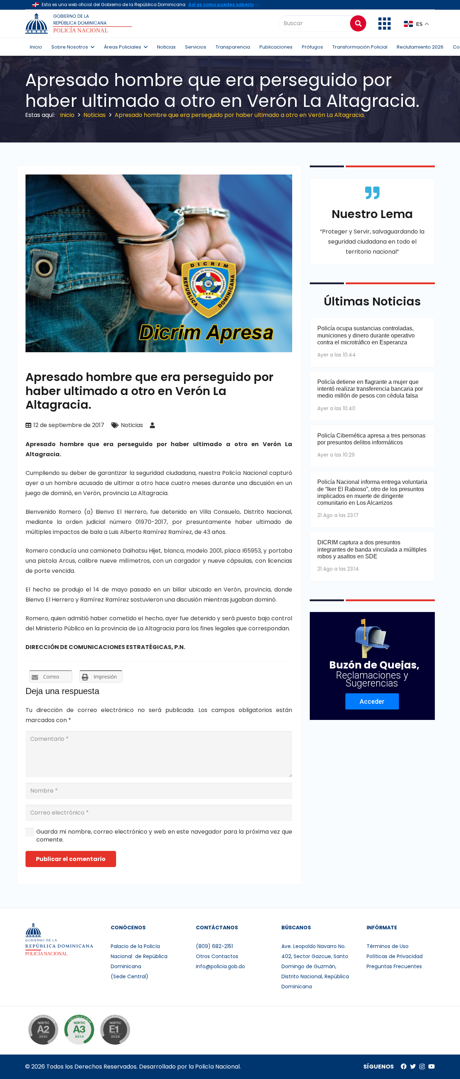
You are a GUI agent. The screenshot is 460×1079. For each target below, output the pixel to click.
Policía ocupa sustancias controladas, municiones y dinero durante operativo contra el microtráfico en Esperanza (366, 335)
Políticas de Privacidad (395, 956)
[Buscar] (358, 23)
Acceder (372, 701)
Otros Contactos (217, 956)
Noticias (132, 425)
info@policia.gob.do (220, 966)
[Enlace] (79, 23)
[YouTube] (431, 1066)
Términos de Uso (388, 946)
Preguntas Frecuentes (394, 966)
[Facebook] (403, 1066)
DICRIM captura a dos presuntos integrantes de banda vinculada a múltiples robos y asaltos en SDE (372, 549)
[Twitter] (413, 1066)
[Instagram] (422, 1067)
